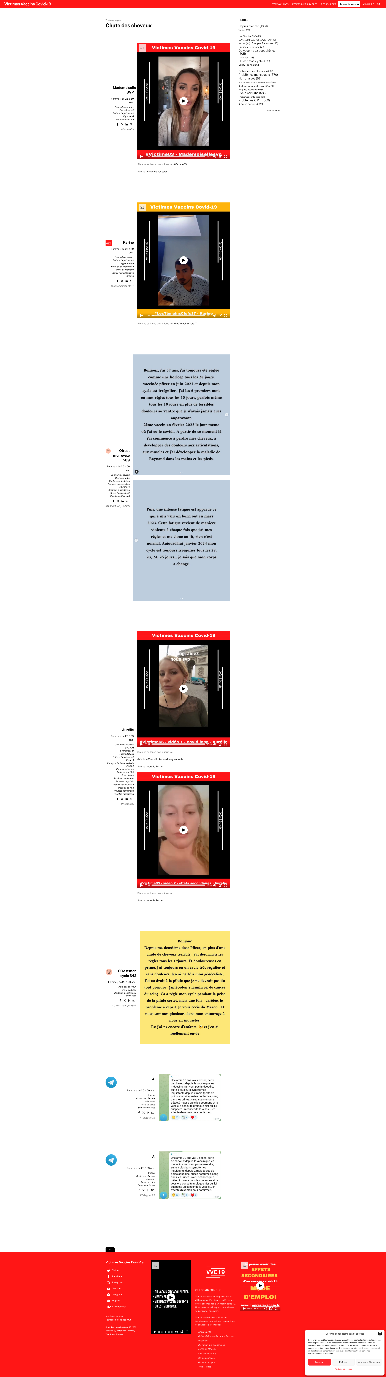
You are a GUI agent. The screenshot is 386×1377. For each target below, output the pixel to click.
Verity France (249, 65)
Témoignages (280, 4)
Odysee (116, 1300)
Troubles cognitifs (125, 781)
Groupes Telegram (251, 47)
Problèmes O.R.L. (254, 100)
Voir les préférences (369, 1362)
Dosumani (246, 57)
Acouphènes (251, 104)
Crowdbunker (119, 1306)
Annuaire (368, 4)
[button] (379, 1333)
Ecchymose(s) (127, 750)
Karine (128, 242)
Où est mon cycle (254, 61)
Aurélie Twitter (155, 766)
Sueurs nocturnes (146, 1107)
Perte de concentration (122, 266)
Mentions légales (114, 1316)
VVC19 (244, 43)
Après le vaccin (349, 4)
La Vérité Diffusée (249, 40)
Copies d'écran (253, 26)
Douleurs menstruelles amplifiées (257, 86)
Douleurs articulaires (119, 481)
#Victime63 (180, 164)
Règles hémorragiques (123, 273)
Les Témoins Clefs (250, 36)
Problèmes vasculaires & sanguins (257, 82)
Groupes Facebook (265, 43)
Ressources (328, 4)
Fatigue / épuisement (123, 113)
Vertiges (130, 276)
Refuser (343, 1362)
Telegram (117, 1294)
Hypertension (127, 263)
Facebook (117, 1276)
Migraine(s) (128, 116)
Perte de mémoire (125, 119)
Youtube (116, 1288)
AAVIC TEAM (268, 40)
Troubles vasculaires (124, 794)
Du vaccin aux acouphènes (257, 52)
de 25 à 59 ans (127, 982)
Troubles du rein (126, 787)
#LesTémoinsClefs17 (185, 323)
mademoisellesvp (157, 171)
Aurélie (128, 730)
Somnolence (128, 775)
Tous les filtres (273, 110)
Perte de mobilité (125, 772)
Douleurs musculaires (119, 490)
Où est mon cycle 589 (121, 455)
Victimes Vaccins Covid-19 (119, 1327)
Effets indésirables (304, 4)
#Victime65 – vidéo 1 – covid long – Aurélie (160, 759)
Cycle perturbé (122, 478)
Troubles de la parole (123, 784)
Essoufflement (126, 110)
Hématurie (150, 1101)
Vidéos (244, 30)
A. (153, 1079)
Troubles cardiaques (124, 778)
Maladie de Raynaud (120, 496)
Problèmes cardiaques (252, 97)
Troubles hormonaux (124, 790)
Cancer (151, 1095)
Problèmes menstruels (258, 74)
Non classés (251, 78)
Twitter (115, 1270)
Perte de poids (148, 1104)
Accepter (319, 1362)
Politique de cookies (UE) (118, 1319)
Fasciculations (126, 754)
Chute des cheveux (124, 107)
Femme (115, 98)
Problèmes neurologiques (256, 71)
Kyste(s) (130, 760)
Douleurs (129, 747)
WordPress (121, 1331)
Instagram (117, 1282)
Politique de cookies (343, 1369)
